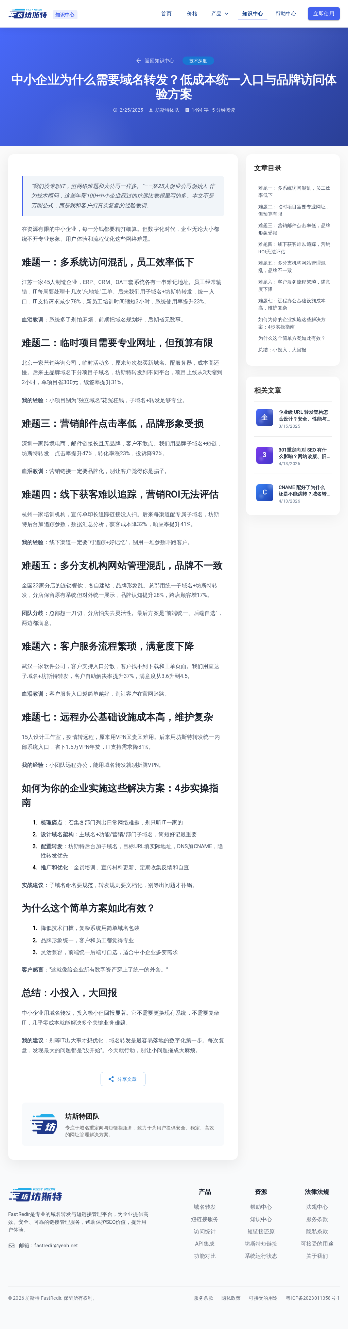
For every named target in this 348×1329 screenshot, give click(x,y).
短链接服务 (205, 1219)
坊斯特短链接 (261, 1243)
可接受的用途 (317, 1243)
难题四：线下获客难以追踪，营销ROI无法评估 (294, 248)
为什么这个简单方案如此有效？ (292, 338)
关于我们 (317, 1256)
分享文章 (127, 1079)
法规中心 (317, 1207)
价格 (192, 14)
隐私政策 (231, 1298)
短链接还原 (261, 1231)
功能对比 (205, 1256)
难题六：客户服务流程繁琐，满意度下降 (294, 285)
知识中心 (252, 14)
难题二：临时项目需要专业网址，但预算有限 (294, 210)
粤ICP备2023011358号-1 (313, 1298)
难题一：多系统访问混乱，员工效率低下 (294, 192)
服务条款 (317, 1219)
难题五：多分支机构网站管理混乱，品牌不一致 (292, 266)
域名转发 (205, 1207)
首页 (166, 14)
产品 (216, 14)
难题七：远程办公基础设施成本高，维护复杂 (292, 304)
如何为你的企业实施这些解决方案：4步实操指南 (292, 323)
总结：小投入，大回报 (282, 350)
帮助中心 (286, 14)
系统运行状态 (261, 1256)
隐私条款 (317, 1231)
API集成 (204, 1243)
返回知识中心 (159, 60)
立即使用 (323, 14)
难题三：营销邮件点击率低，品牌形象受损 (294, 229)
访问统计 (205, 1231)
